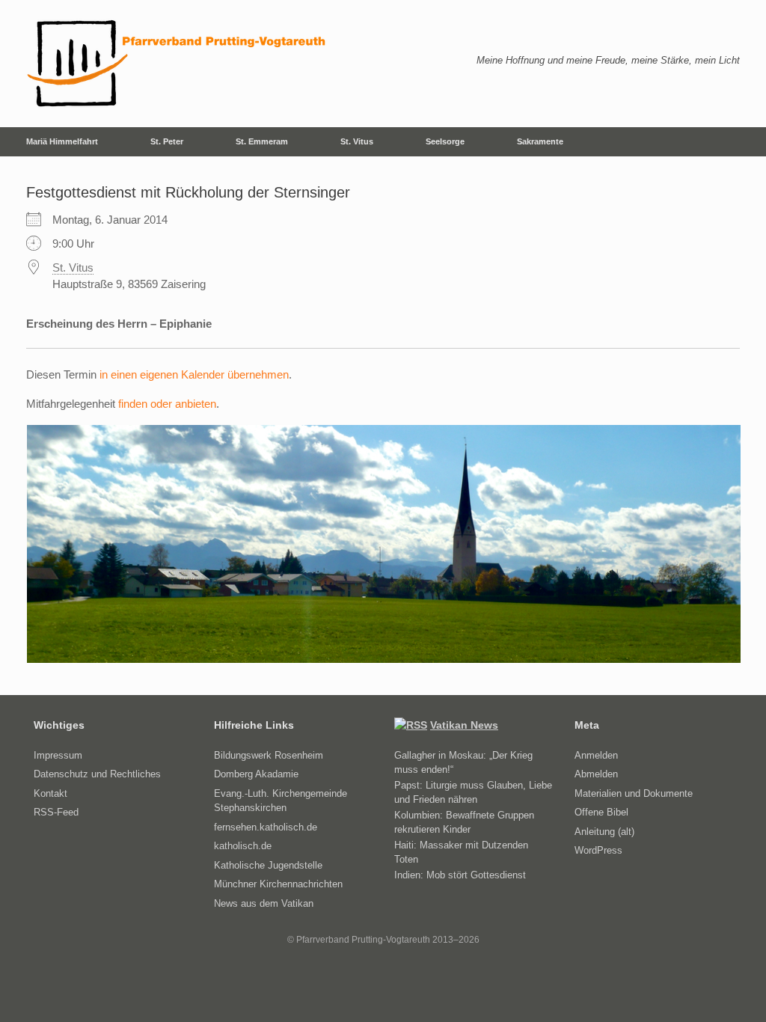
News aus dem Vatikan (263, 903)
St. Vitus (356, 141)
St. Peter (166, 141)
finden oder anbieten (167, 403)
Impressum (58, 755)
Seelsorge (445, 141)
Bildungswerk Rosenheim (268, 755)
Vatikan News (464, 725)
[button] (744, 141)
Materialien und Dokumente (633, 793)
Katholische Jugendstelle (268, 865)
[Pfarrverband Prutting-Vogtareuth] (177, 63)
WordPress (598, 850)
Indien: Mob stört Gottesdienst (460, 875)
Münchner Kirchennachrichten (278, 884)
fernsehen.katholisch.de (265, 827)
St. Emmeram (262, 141)
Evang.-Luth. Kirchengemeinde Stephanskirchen (280, 801)
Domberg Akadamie (256, 774)
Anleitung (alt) (604, 831)
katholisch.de (243, 845)
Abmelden (596, 774)
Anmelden (596, 755)
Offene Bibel (601, 812)
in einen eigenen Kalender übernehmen (194, 374)
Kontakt (50, 793)
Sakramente (540, 141)
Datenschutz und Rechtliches (97, 774)
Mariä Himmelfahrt (62, 141)
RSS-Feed (56, 812)
